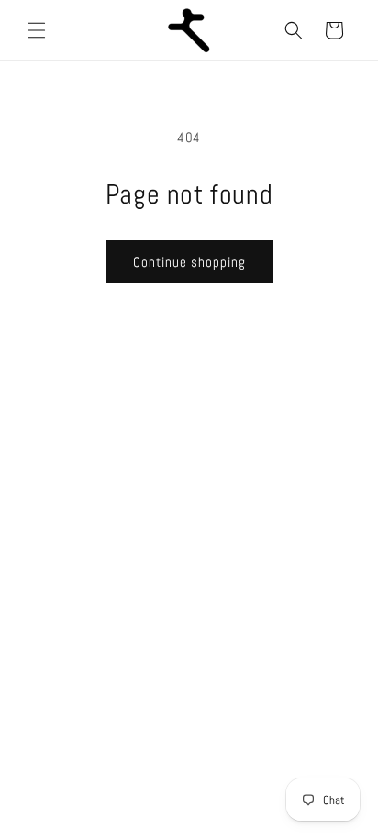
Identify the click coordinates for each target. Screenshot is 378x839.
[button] (37, 30)
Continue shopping (189, 261)
